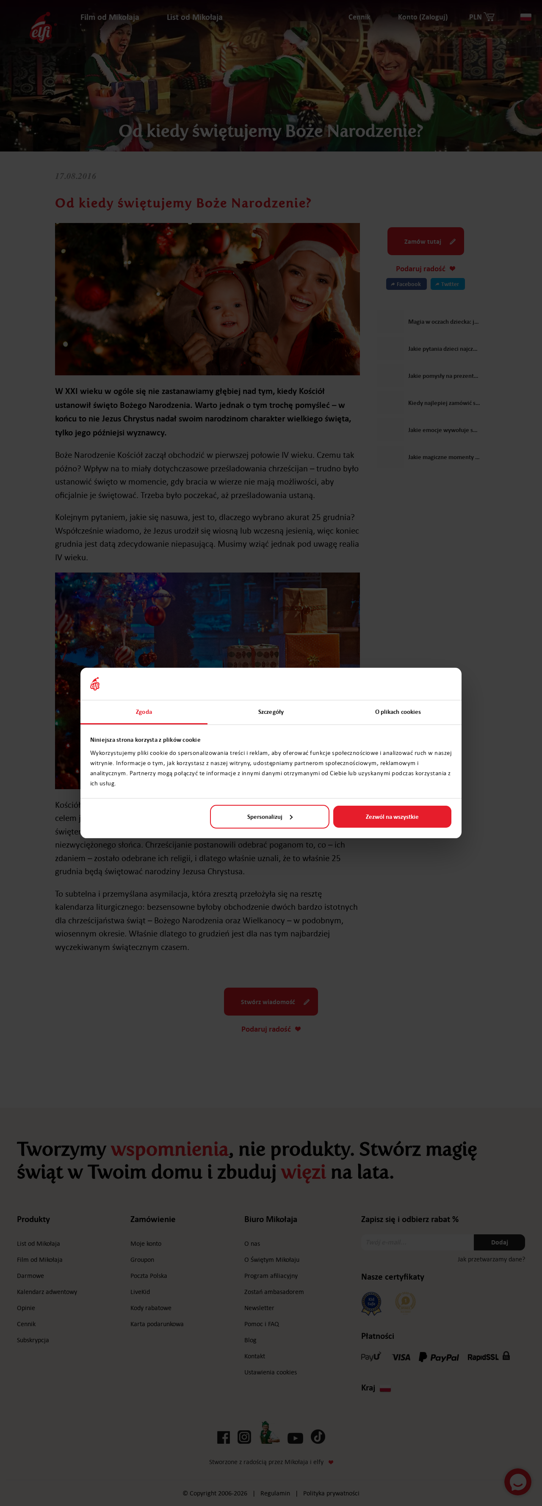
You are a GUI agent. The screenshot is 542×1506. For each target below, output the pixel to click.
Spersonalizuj (264, 816)
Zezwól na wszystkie (392, 816)
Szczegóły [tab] (271, 711)
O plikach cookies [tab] (398, 711)
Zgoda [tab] (144, 711)
